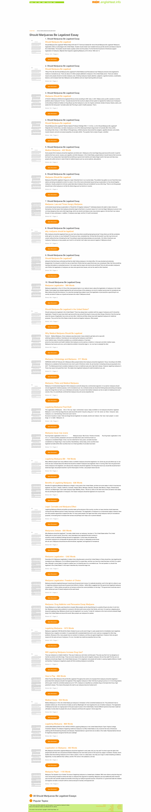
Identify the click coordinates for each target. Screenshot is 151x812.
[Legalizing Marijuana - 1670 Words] (36, 636)
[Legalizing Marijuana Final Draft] (36, 414)
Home (31, 2)
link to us (119, 807)
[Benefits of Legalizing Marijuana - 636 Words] (36, 490)
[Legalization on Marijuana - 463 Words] (36, 755)
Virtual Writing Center (101, 806)
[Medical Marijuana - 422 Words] (36, 154)
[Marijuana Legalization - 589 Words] (36, 290)
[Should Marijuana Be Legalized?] (36, 263)
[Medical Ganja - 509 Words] (36, 707)
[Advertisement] (75, 15)
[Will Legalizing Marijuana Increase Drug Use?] (36, 660)
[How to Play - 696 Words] (36, 684)
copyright (111, 808)
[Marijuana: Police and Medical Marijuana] (36, 391)
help (113, 805)
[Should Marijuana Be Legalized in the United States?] (36, 317)
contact (119, 805)
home (104, 805)
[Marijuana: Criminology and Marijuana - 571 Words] (36, 367)
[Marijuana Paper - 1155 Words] (36, 779)
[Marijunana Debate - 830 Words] (36, 538)
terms (112, 807)
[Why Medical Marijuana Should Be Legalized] (36, 341)
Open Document (52, 59)
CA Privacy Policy (111, 810)
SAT (36, 2)
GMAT (43, 2)
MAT (54, 2)
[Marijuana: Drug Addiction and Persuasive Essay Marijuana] (36, 612)
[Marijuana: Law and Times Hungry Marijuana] (36, 209)
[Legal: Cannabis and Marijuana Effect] (36, 514)
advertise (119, 806)
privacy (112, 806)
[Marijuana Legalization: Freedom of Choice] (36, 588)
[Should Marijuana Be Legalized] (36, 46)
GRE (39, 2)
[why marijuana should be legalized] (36, 236)
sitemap (119, 808)
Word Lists (49, 2)
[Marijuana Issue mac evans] (36, 440)
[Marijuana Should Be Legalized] (36, 100)
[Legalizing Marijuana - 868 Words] (36, 731)
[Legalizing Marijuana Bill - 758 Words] (36, 466)
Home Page (32, 30)
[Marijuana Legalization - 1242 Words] (36, 564)
